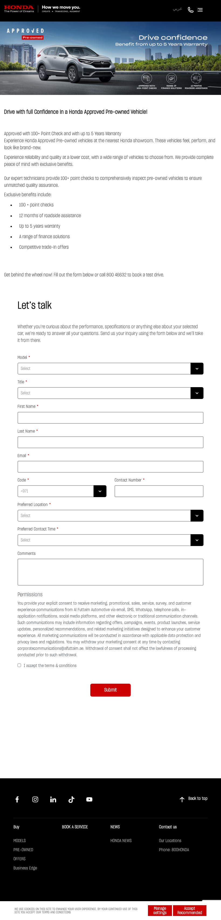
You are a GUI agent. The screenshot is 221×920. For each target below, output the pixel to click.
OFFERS (19, 859)
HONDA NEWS (121, 841)
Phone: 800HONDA (174, 850)
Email (22, 456)
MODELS (19, 841)
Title (21, 382)
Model (22, 357)
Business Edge (25, 868)
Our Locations (170, 841)
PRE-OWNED (23, 850)
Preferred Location (33, 504)
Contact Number (128, 480)
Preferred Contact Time (36, 529)
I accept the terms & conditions (50, 666)
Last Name (26, 431)
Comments (27, 553)
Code (22, 480)
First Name (26, 406)
